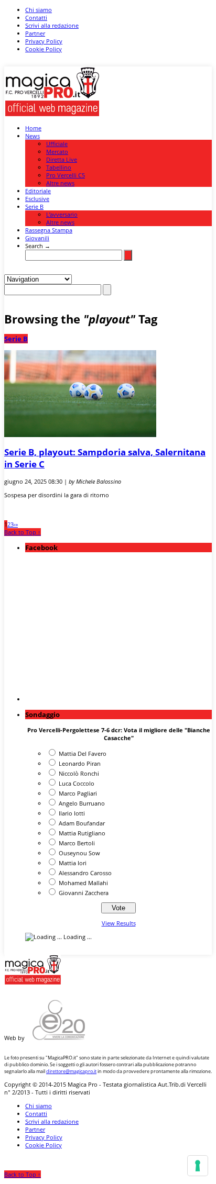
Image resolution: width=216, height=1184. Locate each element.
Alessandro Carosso (85, 873)
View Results (119, 923)
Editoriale (38, 191)
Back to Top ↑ (22, 532)
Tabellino (58, 167)
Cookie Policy (43, 49)
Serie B (34, 206)
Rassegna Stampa (48, 230)
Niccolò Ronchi (79, 773)
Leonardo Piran (80, 763)
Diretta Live (61, 159)
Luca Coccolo (76, 783)
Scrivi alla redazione (52, 25)
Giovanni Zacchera (84, 893)
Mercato (57, 151)
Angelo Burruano (82, 803)
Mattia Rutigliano (82, 833)
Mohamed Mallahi (83, 883)
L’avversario (62, 214)
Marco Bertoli (77, 843)
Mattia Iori (73, 863)
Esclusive (37, 199)
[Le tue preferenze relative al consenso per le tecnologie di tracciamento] (198, 1166)
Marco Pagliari (78, 793)
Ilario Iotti (72, 813)
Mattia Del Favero (82, 753)
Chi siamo (38, 10)
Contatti (36, 17)
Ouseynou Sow (79, 853)
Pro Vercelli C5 (65, 175)
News (32, 136)
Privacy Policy (43, 41)
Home (33, 128)
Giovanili (37, 238)
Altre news (60, 183)
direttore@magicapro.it (71, 1071)
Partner (35, 33)
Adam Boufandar (82, 823)
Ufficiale (57, 144)
